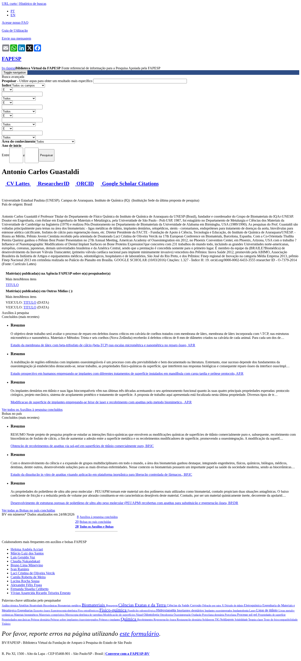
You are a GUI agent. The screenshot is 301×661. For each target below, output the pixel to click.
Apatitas (24, 605)
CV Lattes (18, 183)
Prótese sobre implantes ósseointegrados (74, 619)
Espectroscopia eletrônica (64, 610)
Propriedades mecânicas (16, 619)
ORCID (84, 183)
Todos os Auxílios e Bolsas (96, 526)
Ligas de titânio (267, 610)
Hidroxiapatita (166, 610)
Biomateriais (94, 604)
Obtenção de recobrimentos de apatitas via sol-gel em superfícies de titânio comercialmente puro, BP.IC (82, 446)
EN (13, 15)
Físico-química (113, 610)
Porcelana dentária (213, 614)
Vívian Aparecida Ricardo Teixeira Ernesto (41, 593)
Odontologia (152, 614)
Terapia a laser (256, 619)
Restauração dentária (189, 619)
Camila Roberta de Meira (28, 577)
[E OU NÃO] (7, 89)
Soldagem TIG (211, 619)
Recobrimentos (145, 619)
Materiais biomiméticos (26, 614)
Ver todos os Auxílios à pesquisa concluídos (32, 409)
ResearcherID (53, 183)
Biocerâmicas (50, 605)
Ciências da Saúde (178, 605)
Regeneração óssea (165, 619)
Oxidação (196, 614)
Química (129, 619)
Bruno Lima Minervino (27, 565)
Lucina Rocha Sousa (25, 581)
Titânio (6, 623)
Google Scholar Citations (130, 183)
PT (13, 11)
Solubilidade (241, 619)
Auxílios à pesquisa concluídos (99, 517)
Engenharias (25, 610)
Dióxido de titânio (234, 605)
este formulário (139, 633)
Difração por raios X (213, 605)
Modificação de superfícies (119, 614)
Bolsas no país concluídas (95, 521)
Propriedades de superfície (272, 614)
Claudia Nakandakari (25, 561)
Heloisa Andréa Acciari (27, 549)
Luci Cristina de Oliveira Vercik (33, 573)
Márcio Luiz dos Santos (27, 553)
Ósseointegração (182, 614)
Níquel (140, 614)
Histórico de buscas (32, 4)
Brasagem (112, 605)
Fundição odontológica (142, 610)
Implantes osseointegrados (219, 610)
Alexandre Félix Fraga (26, 585)
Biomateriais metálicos (70, 605)
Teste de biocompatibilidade (281, 619)
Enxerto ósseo (42, 610)
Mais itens (13, 279)
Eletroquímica (253, 605)
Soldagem (227, 619)
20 (77, 521)
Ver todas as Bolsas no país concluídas (28, 510)
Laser (252, 610)
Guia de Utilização (15, 30)
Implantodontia (241, 610)
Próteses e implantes (110, 619)
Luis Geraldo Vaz (23, 557)
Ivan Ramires (20, 569)
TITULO (12, 285)
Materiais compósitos (52, 614)
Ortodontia (167, 614)
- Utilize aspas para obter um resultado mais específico (47, 81)
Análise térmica (10, 605)
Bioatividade (36, 605)
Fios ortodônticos (88, 610)
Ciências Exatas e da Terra (142, 604)
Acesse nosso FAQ (15, 22)
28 (77, 526)
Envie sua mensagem (16, 38)
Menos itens (28, 279)
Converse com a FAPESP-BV (127, 653)
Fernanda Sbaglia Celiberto (29, 589)
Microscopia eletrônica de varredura (84, 614)
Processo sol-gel (247, 614)
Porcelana (231, 614)
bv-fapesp (8, 68)
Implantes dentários (191, 610)
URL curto (9, 4)
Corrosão (196, 605)
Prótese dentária (40, 619)
